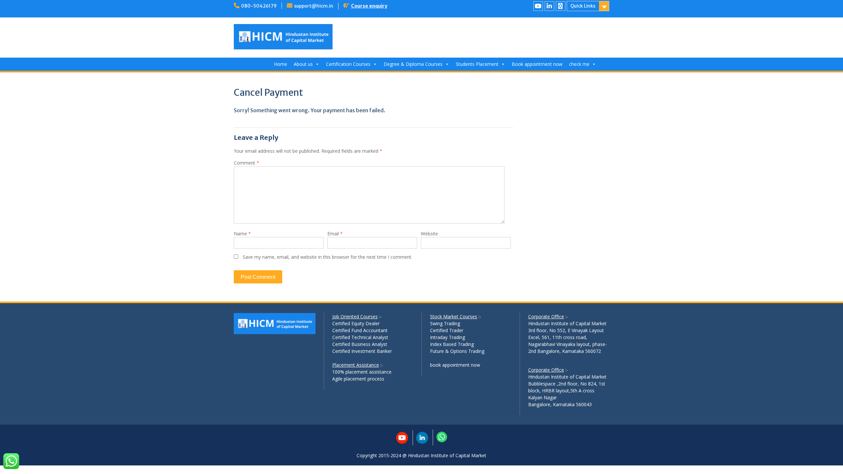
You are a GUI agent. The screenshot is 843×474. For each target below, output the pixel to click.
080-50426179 (259, 6)
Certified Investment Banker (362, 351)
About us (303, 64)
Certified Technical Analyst (360, 337)
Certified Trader (446, 330)
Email (335, 233)
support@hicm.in (313, 6)
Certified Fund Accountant (360, 330)
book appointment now (455, 365)
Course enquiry (369, 6)
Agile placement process (358, 379)
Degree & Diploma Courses (413, 64)
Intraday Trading (447, 337)
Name (242, 233)
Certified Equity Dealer (356, 323)
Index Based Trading (452, 344)
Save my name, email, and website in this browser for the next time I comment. (327, 257)
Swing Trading (445, 323)
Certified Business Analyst (359, 344)
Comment (246, 163)
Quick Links (582, 6)
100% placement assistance (362, 372)
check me (579, 64)
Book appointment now (537, 64)
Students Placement (477, 64)
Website (429, 233)
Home (280, 64)
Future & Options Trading (457, 351)
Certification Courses (348, 64)
